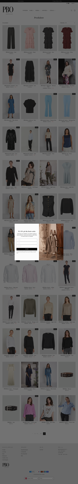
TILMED (26, 249)
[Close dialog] (62, 225)
